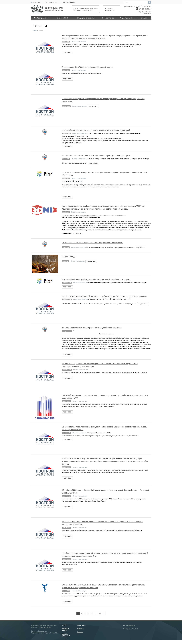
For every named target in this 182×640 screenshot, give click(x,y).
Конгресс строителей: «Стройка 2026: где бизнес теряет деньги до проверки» (96, 156)
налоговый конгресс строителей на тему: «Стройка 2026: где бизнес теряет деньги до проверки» (104, 296)
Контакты (144, 18)
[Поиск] (149, 2)
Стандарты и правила (86, 18)
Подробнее (67, 52)
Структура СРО (126, 18)
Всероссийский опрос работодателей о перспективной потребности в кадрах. (96, 279)
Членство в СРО (62, 18)
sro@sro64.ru (37, 2)
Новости (80, 632)
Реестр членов (108, 18)
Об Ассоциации (40, 18)
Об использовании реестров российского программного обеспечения (92, 243)
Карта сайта (147, 13)
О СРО (64, 625)
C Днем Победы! (69, 256)
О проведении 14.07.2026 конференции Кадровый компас (87, 67)
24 (100, 613)
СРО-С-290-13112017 (68, 2)
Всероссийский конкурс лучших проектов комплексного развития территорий (96, 130)
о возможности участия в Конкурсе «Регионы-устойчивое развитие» (92, 328)
